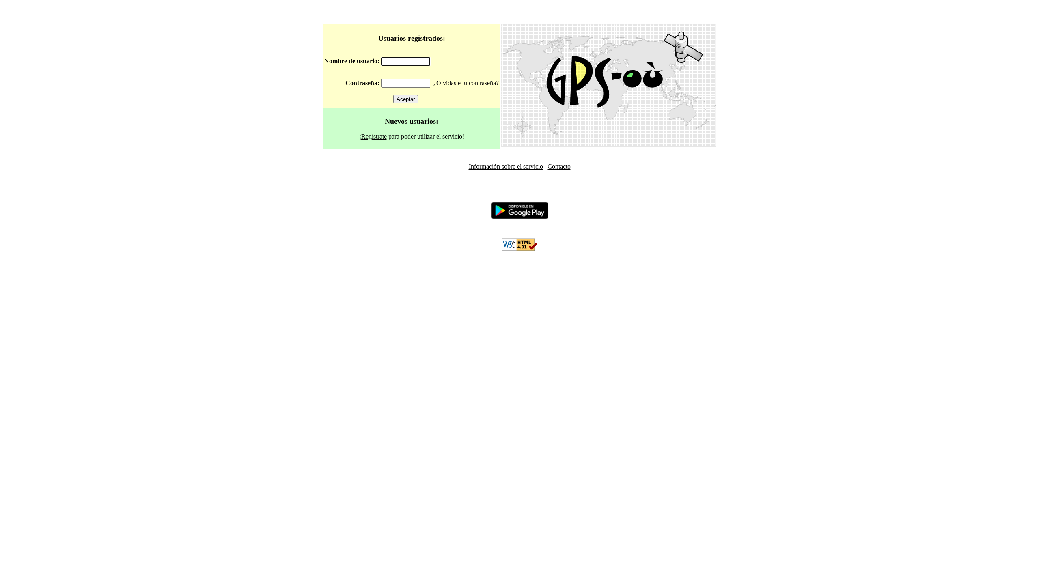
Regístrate (374, 136)
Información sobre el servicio (506, 166)
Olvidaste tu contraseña (466, 82)
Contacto (559, 166)
